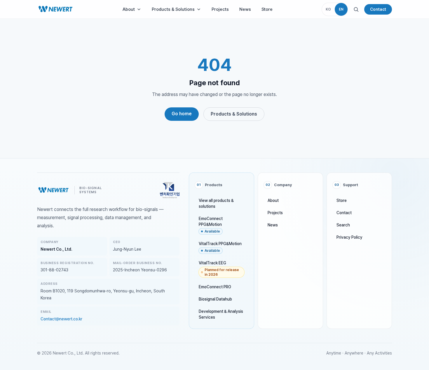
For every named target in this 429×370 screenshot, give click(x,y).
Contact (378, 9)
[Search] (356, 9)
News (245, 9)
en (341, 9)
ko (328, 9)
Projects (220, 9)
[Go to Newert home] (55, 9)
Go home (182, 113)
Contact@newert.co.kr (61, 319)
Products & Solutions (173, 9)
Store (267, 9)
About (129, 9)
